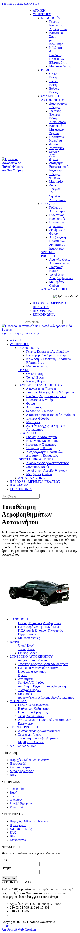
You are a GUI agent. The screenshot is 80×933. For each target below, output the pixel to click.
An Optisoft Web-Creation (19, 929)
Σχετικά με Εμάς (21, 829)
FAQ (13, 832)
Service (14, 796)
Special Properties (21, 803)
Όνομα (6, 868)
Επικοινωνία (18, 840)
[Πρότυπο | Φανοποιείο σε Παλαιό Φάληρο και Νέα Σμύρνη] (13, 170)
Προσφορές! (18, 763)
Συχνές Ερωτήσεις (22, 771)
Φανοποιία (17, 788)
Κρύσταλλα (17, 807)
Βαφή (13, 792)
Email (5, 860)
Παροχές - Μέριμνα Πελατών (29, 760)
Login (5, 925)
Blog (13, 774)
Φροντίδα (16, 800)
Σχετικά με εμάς (20, 767)
